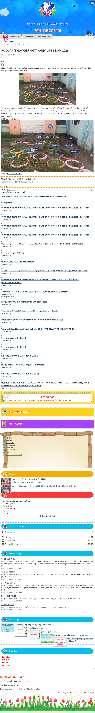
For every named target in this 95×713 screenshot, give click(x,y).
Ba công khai (10, 443)
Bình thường (10, 508)
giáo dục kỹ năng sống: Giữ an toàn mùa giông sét (72, 635)
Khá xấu (8, 511)
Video (7, 452)
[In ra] (2, 61)
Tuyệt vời (8, 506)
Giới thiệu (9, 438)
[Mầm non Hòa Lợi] (47, 10)
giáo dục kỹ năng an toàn (50, 631)
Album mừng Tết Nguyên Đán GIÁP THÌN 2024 (29, 479)
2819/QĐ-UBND (8, 583)
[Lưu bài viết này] (2, 64)
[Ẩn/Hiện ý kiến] (91, 190)
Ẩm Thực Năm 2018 (36, 482)
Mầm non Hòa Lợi (14, 174)
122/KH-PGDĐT (8, 572)
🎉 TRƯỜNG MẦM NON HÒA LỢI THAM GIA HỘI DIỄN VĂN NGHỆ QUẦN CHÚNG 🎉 (37, 400)
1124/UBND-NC (8, 559)
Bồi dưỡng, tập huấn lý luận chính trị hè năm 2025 (59, 486)
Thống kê (9, 440)
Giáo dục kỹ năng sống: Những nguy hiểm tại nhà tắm (34, 624)
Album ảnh (9, 447)
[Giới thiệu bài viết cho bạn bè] (1, 57)
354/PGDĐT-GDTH (9, 596)
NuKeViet (69, 693)
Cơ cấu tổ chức (11, 450)
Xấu (6, 513)
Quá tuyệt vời (10, 503)
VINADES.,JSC (89, 693)
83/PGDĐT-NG (7, 604)
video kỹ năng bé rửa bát (37, 628)
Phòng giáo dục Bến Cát (14, 455)
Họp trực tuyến (11, 445)
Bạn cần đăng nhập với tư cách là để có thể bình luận (34, 196)
